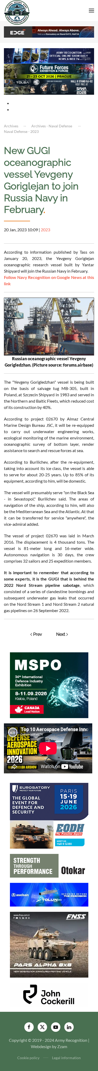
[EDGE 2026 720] (49, 31)
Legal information (66, 1057)
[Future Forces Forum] (49, 70)
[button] (91, 10)
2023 (45, 229)
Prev (37, 634)
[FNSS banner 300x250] (49, 944)
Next (60, 634)
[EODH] (49, 815)
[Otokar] (49, 865)
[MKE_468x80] (49, 86)
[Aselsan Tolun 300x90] (49, 894)
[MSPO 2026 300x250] (49, 684)
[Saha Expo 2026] (49, 55)
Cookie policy (28, 1057)
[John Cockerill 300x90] (49, 994)
